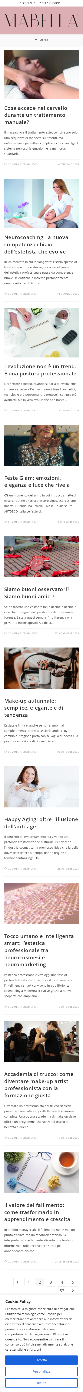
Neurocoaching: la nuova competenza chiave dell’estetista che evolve (36, 244)
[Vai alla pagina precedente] (17, 1282)
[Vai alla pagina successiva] (73, 1290)
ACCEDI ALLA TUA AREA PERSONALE (41, 3)
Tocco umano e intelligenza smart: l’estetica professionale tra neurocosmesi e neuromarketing (39, 950)
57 (62, 1290)
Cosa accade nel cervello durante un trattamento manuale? (35, 114)
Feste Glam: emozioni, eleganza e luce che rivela (37, 481)
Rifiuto (41, 1383)
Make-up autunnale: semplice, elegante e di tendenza (33, 707)
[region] (41, 1343)
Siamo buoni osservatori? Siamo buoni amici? (37, 593)
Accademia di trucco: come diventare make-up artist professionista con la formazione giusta (39, 1084)
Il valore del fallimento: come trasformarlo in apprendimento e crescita (37, 1212)
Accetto (41, 1360)
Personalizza (41, 1371)
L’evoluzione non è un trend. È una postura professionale (40, 370)
